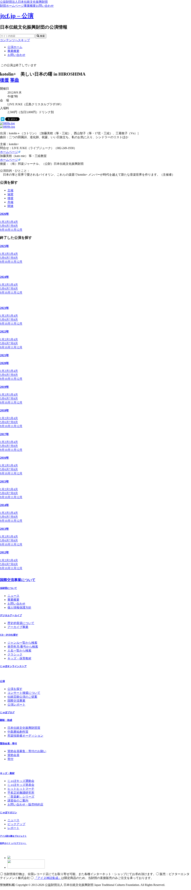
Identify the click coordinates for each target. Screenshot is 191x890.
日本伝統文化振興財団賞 (23, 727)
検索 (42, 36)
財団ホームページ (12, 5)
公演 (2, 681)
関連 (10, 206)
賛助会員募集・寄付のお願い (26, 751)
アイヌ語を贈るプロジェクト (13, 836)
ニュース (13, 595)
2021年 (4, 355)
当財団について (8, 588)
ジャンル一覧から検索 (22, 642)
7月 (11, 225)
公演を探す (14, 688)
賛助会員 (13, 755)
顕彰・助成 (6, 720)
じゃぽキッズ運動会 (20, 780)
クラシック (14, 654)
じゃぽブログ (7, 712)
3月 (11, 221)
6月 (6, 225)
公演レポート (16, 704)
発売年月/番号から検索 (22, 646)
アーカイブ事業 (17, 627)
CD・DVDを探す (9, 634)
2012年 (4, 552)
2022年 (4, 331)
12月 (19, 229)
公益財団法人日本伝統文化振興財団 (24, 1)
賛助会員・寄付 (8, 743)
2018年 (4, 410)
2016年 (4, 457)
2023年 (4, 308)
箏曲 (14, 80)
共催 (10, 202)
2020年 (4, 363)
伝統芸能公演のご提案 (22, 696)
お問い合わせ (45, 5)
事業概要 (30, 5)
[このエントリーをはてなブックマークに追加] (2, 120)
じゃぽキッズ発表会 (20, 784)
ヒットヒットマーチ (20, 788)
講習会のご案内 (17, 800)
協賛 (10, 194)
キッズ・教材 (7, 773)
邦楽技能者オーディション (25, 735)
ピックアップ (16, 824)
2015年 (4, 481)
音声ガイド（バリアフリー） (13, 843)
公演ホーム (14, 47)
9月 (2, 229)
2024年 (4, 276)
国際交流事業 (16, 700)
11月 (13, 229)
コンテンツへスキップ (15, 40)
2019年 (4, 386)
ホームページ (9, 152)
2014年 (4, 505)
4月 (15, 221)
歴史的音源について (20, 623)
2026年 (4, 213)
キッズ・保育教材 (19, 658)
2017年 (4, 434)
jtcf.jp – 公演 (17, 15)
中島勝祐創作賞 (17, 731)
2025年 (4, 246)
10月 (7, 229)
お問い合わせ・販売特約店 (25, 804)
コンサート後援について (23, 692)
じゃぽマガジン (8, 812)
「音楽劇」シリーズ (20, 796)
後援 (4, 80)
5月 (2, 225)
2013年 (4, 528)
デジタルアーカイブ (11, 615)
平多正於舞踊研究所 (20, 792)
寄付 (10, 759)
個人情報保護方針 (19, 607)
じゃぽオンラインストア (13, 666)
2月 (6, 221)
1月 (2, 221)
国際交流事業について (17, 580)
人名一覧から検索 (19, 650)
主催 (10, 190)
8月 (15, 225)
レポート (13, 828)
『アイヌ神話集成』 (47, 878)
